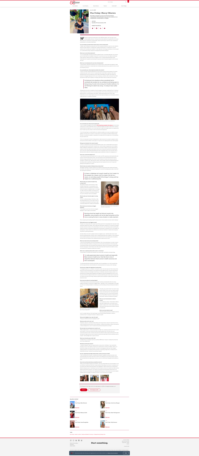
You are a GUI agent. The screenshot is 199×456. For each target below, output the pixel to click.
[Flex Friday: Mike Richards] (72, 404)
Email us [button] (83, 389)
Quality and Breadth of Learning (87, 434)
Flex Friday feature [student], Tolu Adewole (105, 125)
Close (126, 453)
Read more (77, 407)
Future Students (75, 5)
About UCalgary (123, 5)
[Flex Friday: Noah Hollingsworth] (102, 414)
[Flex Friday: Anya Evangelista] (72, 424)
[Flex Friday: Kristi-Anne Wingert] (102, 404)
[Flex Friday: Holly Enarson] (102, 424)
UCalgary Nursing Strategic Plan (99, 434)
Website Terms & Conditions (113, 453)
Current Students (85, 5)
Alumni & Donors (96, 5)
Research (105, 5)
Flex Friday (72, 434)
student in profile (78, 434)
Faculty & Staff (114, 5)
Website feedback (72, 445)
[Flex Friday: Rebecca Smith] (72, 414)
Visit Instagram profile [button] (94, 389)
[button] (93, 28)
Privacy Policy (72, 444)
